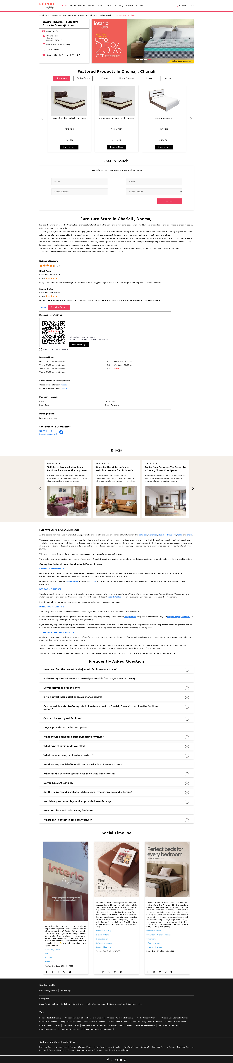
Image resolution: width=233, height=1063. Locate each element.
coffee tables (72, 581)
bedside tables (114, 597)
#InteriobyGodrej (52, 950)
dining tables (130, 617)
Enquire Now (69, 147)
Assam (64, 385)
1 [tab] (136, 60)
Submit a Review (59, 307)
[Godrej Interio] (46, 6)
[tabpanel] (143, 41)
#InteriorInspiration (104, 943)
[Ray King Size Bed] (164, 101)
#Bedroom (151, 939)
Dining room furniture (51, 607)
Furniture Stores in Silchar (116, 1050)
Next (189, 119)
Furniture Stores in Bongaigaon (53, 1047)
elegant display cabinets (178, 617)
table (179, 535)
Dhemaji (64, 388)
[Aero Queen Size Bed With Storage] (117, 101)
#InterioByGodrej (103, 931)
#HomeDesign (102, 939)
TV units (92, 581)
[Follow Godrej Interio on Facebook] (108, 1059)
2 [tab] (140, 60)
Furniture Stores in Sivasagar (90, 1050)
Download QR (79, 345)
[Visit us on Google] (112, 1059)
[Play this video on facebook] (65, 882)
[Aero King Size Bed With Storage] (69, 101)
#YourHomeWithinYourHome (158, 935)
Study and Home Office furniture (57, 633)
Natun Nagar (66, 991)
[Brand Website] (125, 1059)
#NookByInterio (102, 935)
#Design (48, 958)
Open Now (75, 55)
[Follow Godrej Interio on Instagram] (116, 1059)
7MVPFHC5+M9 (45, 431)
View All (42, 307)
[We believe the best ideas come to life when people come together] (65, 882)
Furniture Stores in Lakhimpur (61, 1050)
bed (145, 535)
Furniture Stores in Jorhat (163, 1047)
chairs (189, 535)
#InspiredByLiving (103, 947)
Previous (43, 119)
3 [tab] (144, 60)
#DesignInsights (153, 943)
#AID (47, 954)
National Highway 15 (48, 991)
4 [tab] (148, 60)
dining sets (171, 535)
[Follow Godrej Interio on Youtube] (121, 1059)
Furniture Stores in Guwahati (136, 1047)
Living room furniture (51, 568)
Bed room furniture (50, 589)
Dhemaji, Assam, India (48, 434)
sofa (141, 535)
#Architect (49, 962)
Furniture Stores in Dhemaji (81, 1047)
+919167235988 (52, 50)
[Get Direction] (61, 434)
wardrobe (152, 535)
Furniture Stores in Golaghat (108, 1047)
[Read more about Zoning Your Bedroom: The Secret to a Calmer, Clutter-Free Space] (165, 501)
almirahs (161, 535)
